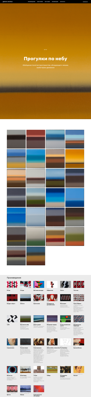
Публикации (55, 1)
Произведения (31, 1)
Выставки (47, 1)
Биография (40, 1)
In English (85, 1)
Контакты (62, 1)
